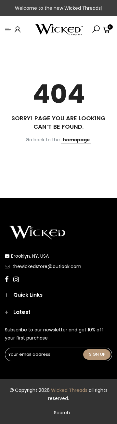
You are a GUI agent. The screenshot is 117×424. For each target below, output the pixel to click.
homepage (76, 139)
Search (62, 412)
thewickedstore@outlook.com (46, 266)
